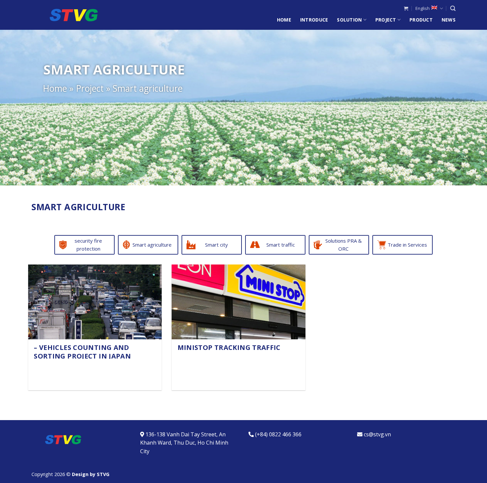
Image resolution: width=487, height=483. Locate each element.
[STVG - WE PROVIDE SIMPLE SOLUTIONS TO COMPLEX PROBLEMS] (64, 15)
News (449, 20)
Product (421, 20)
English (422, 8)
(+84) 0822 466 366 (278, 434)
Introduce (314, 20)
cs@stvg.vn (377, 434)
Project (385, 20)
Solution (349, 20)
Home (284, 20)
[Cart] (406, 8)
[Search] (453, 8)
